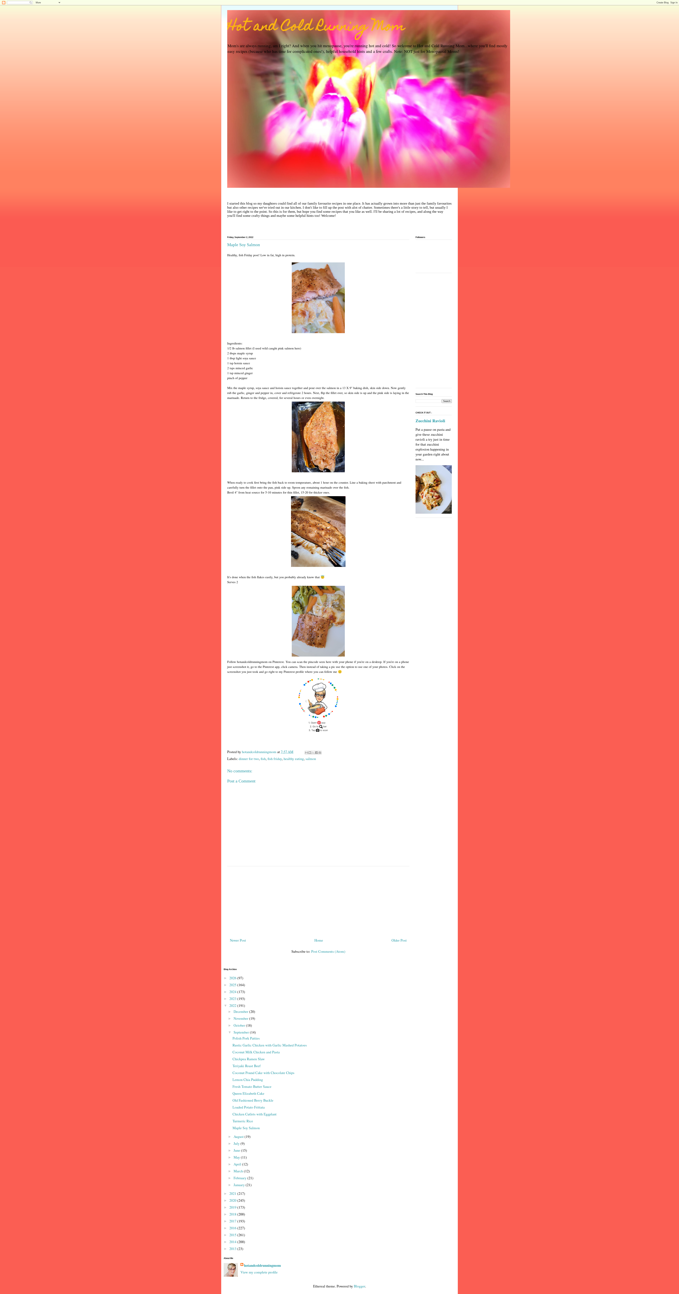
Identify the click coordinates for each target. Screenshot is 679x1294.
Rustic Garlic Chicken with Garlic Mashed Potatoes (270, 1045)
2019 (233, 1207)
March (239, 1171)
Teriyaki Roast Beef (247, 1065)
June (237, 1150)
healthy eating (294, 758)
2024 (233, 991)
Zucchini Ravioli (430, 421)
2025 (233, 984)
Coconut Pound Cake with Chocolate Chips (263, 1072)
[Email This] (306, 752)
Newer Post (238, 940)
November (241, 1018)
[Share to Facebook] (316, 752)
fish (263, 758)
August (239, 1136)
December (241, 1011)
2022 (233, 1005)
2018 (233, 1214)
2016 (233, 1228)
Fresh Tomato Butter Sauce (252, 1086)
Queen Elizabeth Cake (248, 1093)
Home (318, 940)
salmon (311, 758)
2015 (233, 1234)
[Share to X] (313, 752)
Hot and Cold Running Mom (316, 27)
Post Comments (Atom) (328, 951)
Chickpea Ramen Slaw (249, 1059)
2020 (233, 1200)
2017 (233, 1221)
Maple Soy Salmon (246, 1127)
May (237, 1157)
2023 (233, 998)
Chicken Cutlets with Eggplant (255, 1114)
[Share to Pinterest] (320, 752)
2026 (233, 978)
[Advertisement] (318, 901)
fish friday (275, 758)
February (240, 1178)
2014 (233, 1241)
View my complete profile (259, 1272)
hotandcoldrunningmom (262, 1265)
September (242, 1032)
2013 (233, 1248)
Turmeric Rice (243, 1121)
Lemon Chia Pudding (248, 1079)
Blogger (359, 1286)
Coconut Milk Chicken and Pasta (256, 1052)
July (237, 1143)
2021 (233, 1193)
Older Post (399, 940)
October (240, 1025)
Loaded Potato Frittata (249, 1107)
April (238, 1164)
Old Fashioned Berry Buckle (253, 1100)
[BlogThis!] (310, 752)
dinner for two (249, 758)
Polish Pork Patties (246, 1038)
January (240, 1184)
